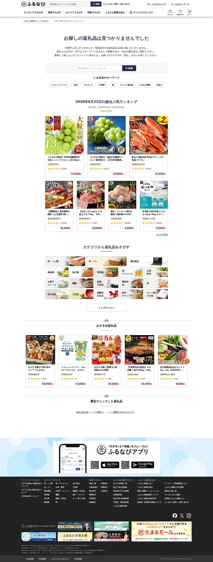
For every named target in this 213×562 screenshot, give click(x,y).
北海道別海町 (116, 218)
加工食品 (52, 294)
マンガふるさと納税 (172, 495)
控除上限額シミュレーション (148, 491)
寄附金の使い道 (170, 491)
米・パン (93, 261)
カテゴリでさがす (74, 12)
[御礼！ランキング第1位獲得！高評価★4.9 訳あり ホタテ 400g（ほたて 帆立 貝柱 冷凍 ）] (122, 195)
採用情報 (78, 559)
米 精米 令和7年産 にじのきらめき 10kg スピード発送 (153, 213)
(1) (76, 379)
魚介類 (75, 272)
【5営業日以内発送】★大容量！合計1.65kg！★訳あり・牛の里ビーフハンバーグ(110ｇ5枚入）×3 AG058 (139, 368)
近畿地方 (92, 502)
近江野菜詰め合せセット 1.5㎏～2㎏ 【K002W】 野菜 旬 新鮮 (172, 368)
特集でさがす (94, 12)
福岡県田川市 (99, 374)
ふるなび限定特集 (120, 506)
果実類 (46, 495)
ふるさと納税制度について (147, 495)
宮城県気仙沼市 (138, 164)
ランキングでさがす (33, 12)
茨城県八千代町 (148, 218)
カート (189, 14)
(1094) (159, 223)
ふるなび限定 (145, 85)
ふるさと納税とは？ (145, 483)
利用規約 (42, 559)
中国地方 (104, 483)
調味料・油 (126, 283)
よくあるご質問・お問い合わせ (118, 4)
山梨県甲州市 (53, 164)
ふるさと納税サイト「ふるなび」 (36, 21)
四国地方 (104, 487)
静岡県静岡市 (84, 218)
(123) (44, 379)
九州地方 (104, 491)
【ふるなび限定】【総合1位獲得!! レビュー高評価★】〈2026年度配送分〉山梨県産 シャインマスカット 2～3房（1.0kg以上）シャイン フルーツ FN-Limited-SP (106, 158)
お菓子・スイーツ (52, 283)
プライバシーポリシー (60, 559)
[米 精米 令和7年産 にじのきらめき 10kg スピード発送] (154, 195)
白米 (76, 85)
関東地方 (92, 495)
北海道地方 (93, 487)
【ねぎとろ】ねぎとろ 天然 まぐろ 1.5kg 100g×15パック (90, 213)
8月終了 (102, 85)
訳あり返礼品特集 (120, 487)
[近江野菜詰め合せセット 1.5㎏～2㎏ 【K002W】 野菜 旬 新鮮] (172, 350)
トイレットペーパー (59, 85)
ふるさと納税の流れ (145, 487)
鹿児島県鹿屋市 (54, 218)
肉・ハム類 (53, 261)
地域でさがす (54, 12)
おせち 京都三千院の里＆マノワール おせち (39, 368)
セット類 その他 (79, 498)
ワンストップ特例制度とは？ (175, 483)
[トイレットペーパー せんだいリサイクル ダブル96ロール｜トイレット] (73, 350)
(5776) (64, 223)
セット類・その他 (152, 294)
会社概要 (30, 559)
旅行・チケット (126, 294)
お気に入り (180, 14)
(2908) (127, 223)
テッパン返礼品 (126, 85)
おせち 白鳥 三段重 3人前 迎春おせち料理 (105, 368)
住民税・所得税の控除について (149, 502)
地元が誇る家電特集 (121, 498)
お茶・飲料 (150, 272)
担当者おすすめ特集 (121, 491)
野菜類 (100, 272)
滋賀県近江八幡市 (167, 374)
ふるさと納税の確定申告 (146, 498)
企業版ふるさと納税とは (174, 498)
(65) (110, 379)
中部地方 (92, 498)
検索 (130, 68)
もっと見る (162, 234)
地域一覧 (92, 483)
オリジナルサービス (143, 12)
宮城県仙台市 (66, 374)
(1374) (64, 169)
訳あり (159, 85)
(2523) (148, 169)
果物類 (51, 272)
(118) (176, 379)
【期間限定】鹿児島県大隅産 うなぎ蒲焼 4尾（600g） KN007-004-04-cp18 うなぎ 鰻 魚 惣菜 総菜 (59, 213)
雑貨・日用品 (100, 283)
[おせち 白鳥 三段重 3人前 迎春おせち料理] (106, 350)
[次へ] (187, 361)
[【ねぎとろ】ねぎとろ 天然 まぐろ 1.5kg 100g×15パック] (91, 195)
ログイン (170, 14)
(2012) (106, 169)
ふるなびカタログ (158, 4)
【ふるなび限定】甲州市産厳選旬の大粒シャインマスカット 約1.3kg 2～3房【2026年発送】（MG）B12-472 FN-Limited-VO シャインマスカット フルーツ (64, 158)
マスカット (88, 85)
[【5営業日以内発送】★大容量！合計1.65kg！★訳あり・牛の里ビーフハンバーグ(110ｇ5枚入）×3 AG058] (139, 350)
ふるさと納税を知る (115, 12)
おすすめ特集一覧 (120, 483)
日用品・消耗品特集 (121, 502)
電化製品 (134, 261)
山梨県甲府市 (95, 164)
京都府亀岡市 (33, 374)
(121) (143, 379)
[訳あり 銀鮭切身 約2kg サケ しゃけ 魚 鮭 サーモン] (148, 135)
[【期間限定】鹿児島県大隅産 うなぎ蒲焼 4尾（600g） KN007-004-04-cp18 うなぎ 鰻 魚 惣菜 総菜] (59, 195)
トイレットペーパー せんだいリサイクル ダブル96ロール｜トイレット (73, 368)
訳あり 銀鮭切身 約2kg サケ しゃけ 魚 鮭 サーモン (148, 158)
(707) (95, 223)
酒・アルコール (127, 272)
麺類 (74, 283)
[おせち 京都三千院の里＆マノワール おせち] (40, 350)
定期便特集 (117, 495)
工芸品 (75, 294)
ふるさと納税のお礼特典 (174, 487)
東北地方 (92, 491)
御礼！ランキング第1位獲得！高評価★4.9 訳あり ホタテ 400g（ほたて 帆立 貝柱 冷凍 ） (122, 213)
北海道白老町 (133, 374)
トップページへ (106, 307)
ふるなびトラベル (181, 4)
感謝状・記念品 (101, 294)
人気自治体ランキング (30, 496)
